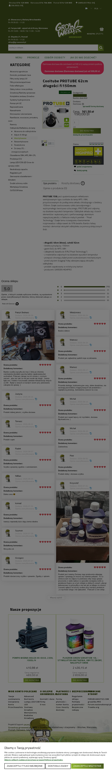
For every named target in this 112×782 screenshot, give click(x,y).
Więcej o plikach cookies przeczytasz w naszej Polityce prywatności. (33, 759)
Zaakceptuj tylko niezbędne (25, 766)
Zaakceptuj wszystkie (87, 766)
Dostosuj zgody (58, 766)
